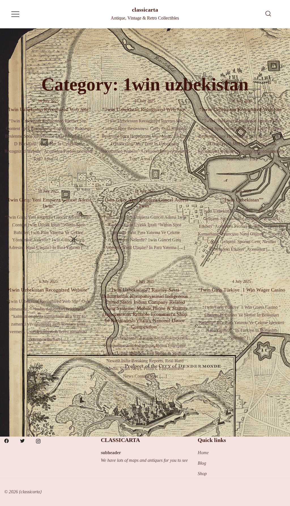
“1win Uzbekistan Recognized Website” (48, 290)
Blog (202, 463)
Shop (202, 473)
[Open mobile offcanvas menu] (15, 14)
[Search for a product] (268, 14)
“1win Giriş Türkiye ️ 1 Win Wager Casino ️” (241, 293)
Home (203, 452)
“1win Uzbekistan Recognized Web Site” (48, 109)
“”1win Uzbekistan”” (241, 200)
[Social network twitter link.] (22, 440)
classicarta (145, 10)
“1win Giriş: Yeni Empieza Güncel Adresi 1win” (48, 203)
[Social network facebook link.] (6, 440)
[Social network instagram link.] (38, 440)
